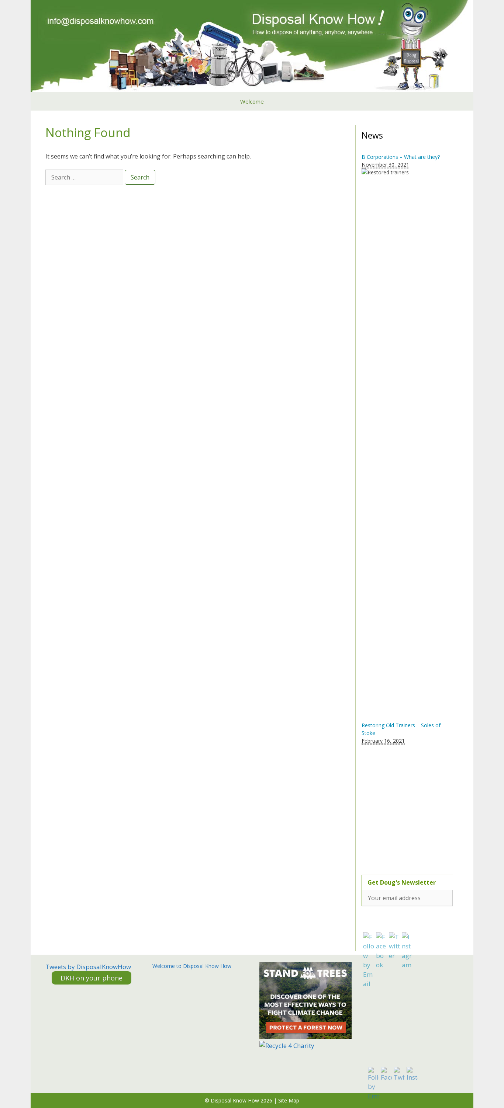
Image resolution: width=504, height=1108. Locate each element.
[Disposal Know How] (252, 45)
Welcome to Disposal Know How (191, 965)
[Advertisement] (408, 805)
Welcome (252, 101)
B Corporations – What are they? (401, 156)
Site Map (288, 1100)
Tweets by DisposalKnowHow (88, 966)
